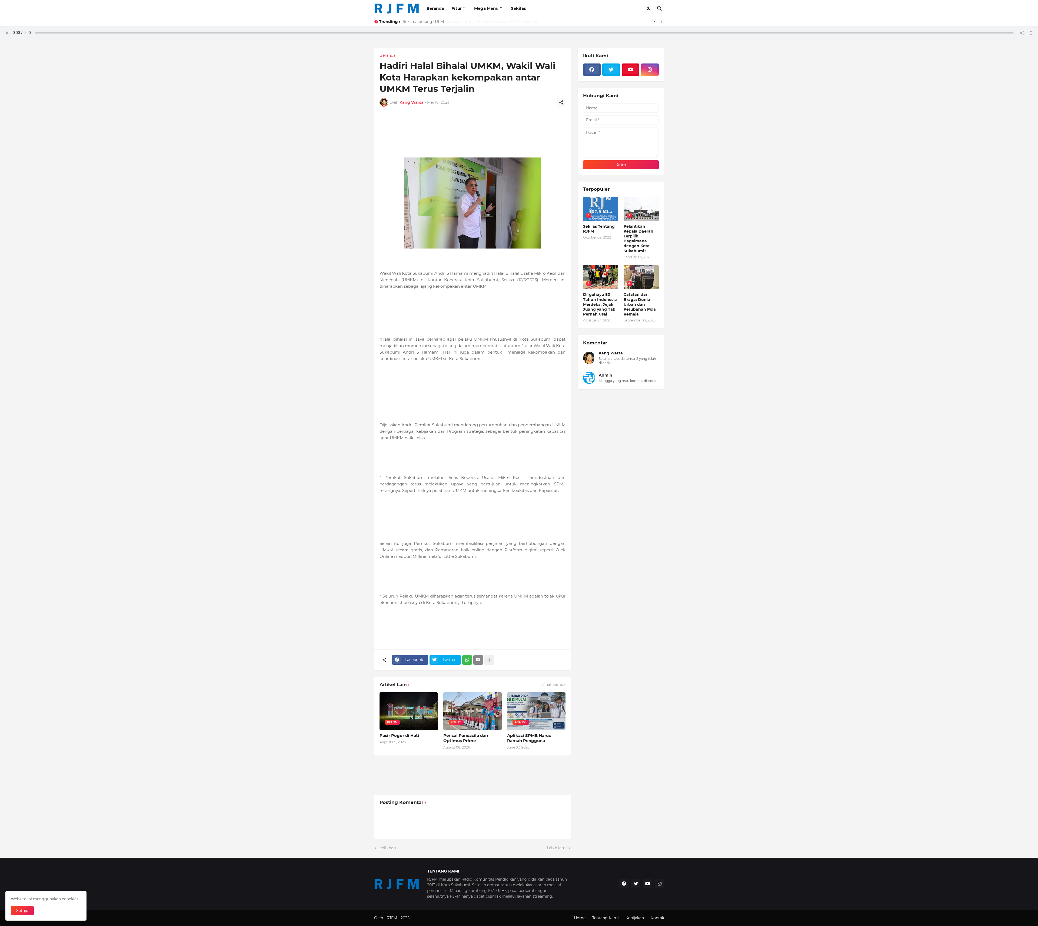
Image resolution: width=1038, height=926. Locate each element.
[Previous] (654, 21)
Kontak (657, 917)
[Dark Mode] (649, 8)
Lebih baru (387, 848)
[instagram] (650, 69)
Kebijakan (635, 917)
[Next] (661, 21)
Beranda (435, 8)
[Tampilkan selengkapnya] (489, 660)
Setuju (22, 910)
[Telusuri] (659, 8)
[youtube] (631, 69)
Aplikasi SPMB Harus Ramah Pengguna (529, 738)
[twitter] (611, 69)
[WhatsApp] (467, 660)
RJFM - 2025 (398, 917)
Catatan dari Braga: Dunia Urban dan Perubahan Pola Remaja (640, 304)
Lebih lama (557, 848)
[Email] (478, 660)
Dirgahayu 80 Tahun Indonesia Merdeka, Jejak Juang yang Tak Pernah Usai (600, 304)
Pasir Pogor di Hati (399, 735)
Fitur (456, 8)
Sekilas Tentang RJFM (423, 21)
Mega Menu (486, 8)
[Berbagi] (561, 102)
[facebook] (592, 69)
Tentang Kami (605, 917)
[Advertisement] (478, 630)
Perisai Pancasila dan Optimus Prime (465, 738)
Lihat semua (553, 684)
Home (579, 917)
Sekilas (518, 8)
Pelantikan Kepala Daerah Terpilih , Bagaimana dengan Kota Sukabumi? (638, 238)
